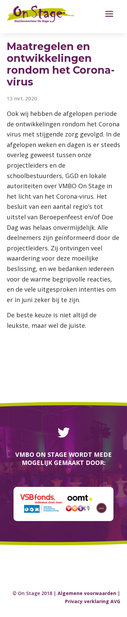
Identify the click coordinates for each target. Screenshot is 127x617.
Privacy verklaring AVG (92, 601)
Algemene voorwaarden (87, 593)
